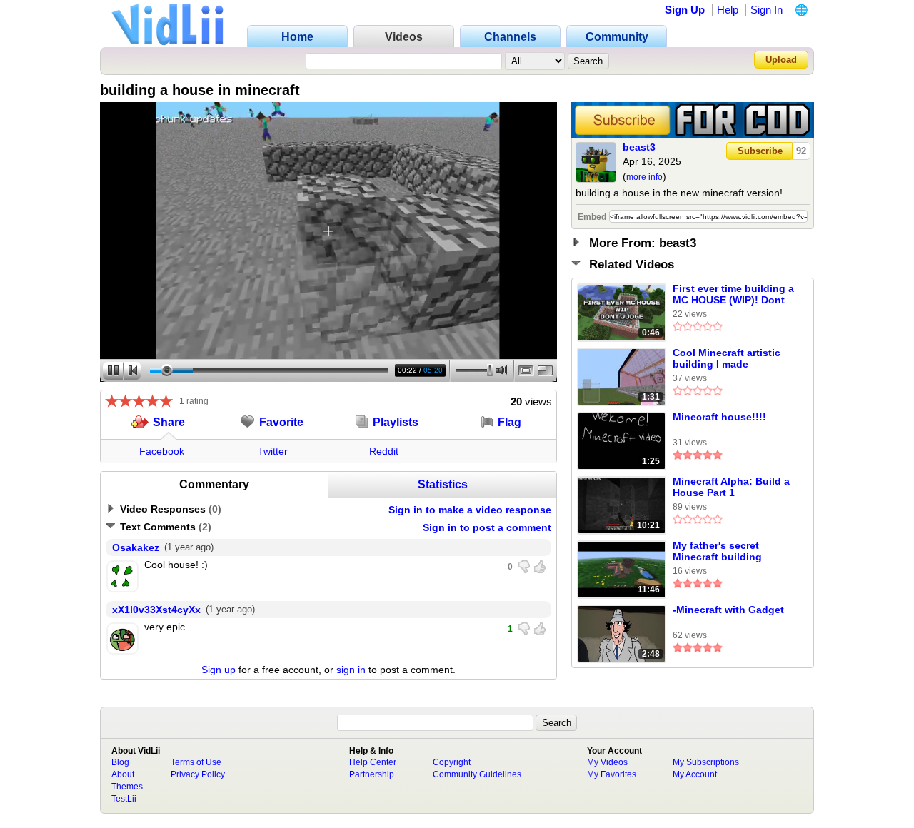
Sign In (766, 10)
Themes (127, 787)
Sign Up (685, 10)
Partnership (371, 774)
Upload (781, 59)
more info (644, 177)
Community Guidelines (477, 774)
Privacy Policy (198, 774)
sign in (351, 669)
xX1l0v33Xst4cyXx (156, 609)
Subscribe (760, 151)
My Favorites (611, 774)
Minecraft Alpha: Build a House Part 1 (731, 486)
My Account (695, 774)
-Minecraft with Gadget (728, 609)
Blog (120, 762)
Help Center (372, 762)
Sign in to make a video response (469, 509)
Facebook (161, 451)
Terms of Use (196, 762)
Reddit (383, 451)
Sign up (218, 669)
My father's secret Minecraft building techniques (717, 552)
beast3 (639, 147)
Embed (592, 217)
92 (801, 151)
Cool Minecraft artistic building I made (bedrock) (726, 359)
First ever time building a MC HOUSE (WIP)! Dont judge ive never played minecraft (733, 295)
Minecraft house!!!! (719, 417)
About (122, 774)
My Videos (607, 762)
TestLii (123, 799)
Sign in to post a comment (487, 527)
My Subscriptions (706, 762)
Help (727, 10)
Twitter (273, 451)
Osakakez (135, 547)
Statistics (443, 484)
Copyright (452, 762)
